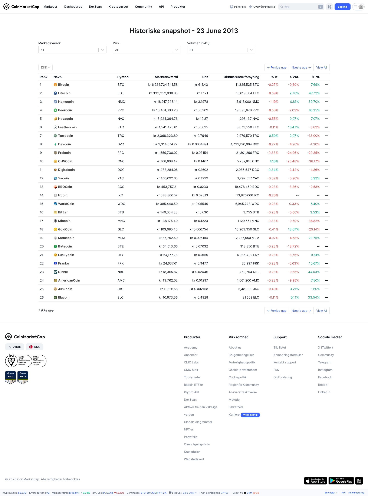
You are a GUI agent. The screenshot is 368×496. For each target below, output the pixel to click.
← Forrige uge (276, 67)
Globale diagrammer (198, 422)
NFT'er (188, 429)
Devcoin (64, 144)
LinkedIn (324, 392)
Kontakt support (284, 362)
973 (47, 492)
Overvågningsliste (197, 444)
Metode (234, 399)
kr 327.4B (107, 492)
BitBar (63, 212)
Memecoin (66, 238)
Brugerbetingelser (241, 355)
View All (321, 67)
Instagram (325, 370)
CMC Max (191, 370)
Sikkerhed (236, 407)
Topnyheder (192, 377)
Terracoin (65, 136)
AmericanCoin (69, 280)
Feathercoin (67, 127)
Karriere (234, 414)
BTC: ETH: (154, 492)
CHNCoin (65, 161)
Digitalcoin (66, 170)
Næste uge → (301, 67)
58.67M (22, 492)
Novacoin (65, 119)
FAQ (276, 370)
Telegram (324, 362)
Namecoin (66, 102)
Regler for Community (244, 384)
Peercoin (65, 110)
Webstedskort (194, 459)
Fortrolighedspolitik (242, 362)
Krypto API (191, 392)
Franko (63, 263)
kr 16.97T (74, 492)
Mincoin (64, 221)
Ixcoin (62, 195)
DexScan (190, 399)
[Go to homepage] (21, 6)
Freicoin (64, 153)
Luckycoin (66, 255)
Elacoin (63, 297)
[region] (135, 7)
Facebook (325, 377)
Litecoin (64, 93)
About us (235, 347)
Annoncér (190, 355)
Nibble (63, 272)
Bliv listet (279, 347)
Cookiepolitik (238, 377)
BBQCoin (65, 187)
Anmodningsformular (288, 355)
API (343, 492)
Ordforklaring (282, 377)
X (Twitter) (325, 347)
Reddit (322, 384)
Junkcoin (65, 289)
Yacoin (63, 178)
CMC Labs (191, 362)
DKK (44, 67)
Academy (190, 347)
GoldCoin (65, 229)
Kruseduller (192, 451)
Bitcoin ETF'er (193, 384)
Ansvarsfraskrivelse (243, 392)
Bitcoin (63, 85)
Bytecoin (65, 246)
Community (326, 355)
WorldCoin (66, 204)
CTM (253, 493)
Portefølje (190, 437)
